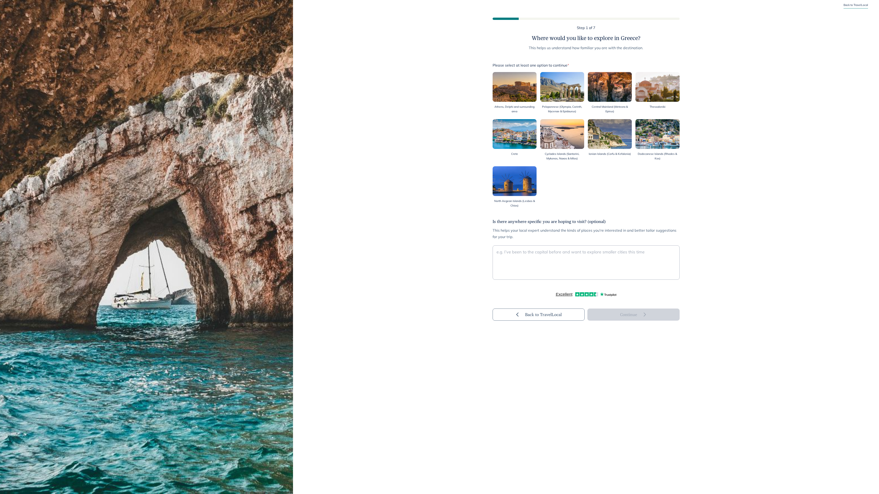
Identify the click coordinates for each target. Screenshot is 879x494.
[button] (515, 93)
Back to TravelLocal (856, 5)
